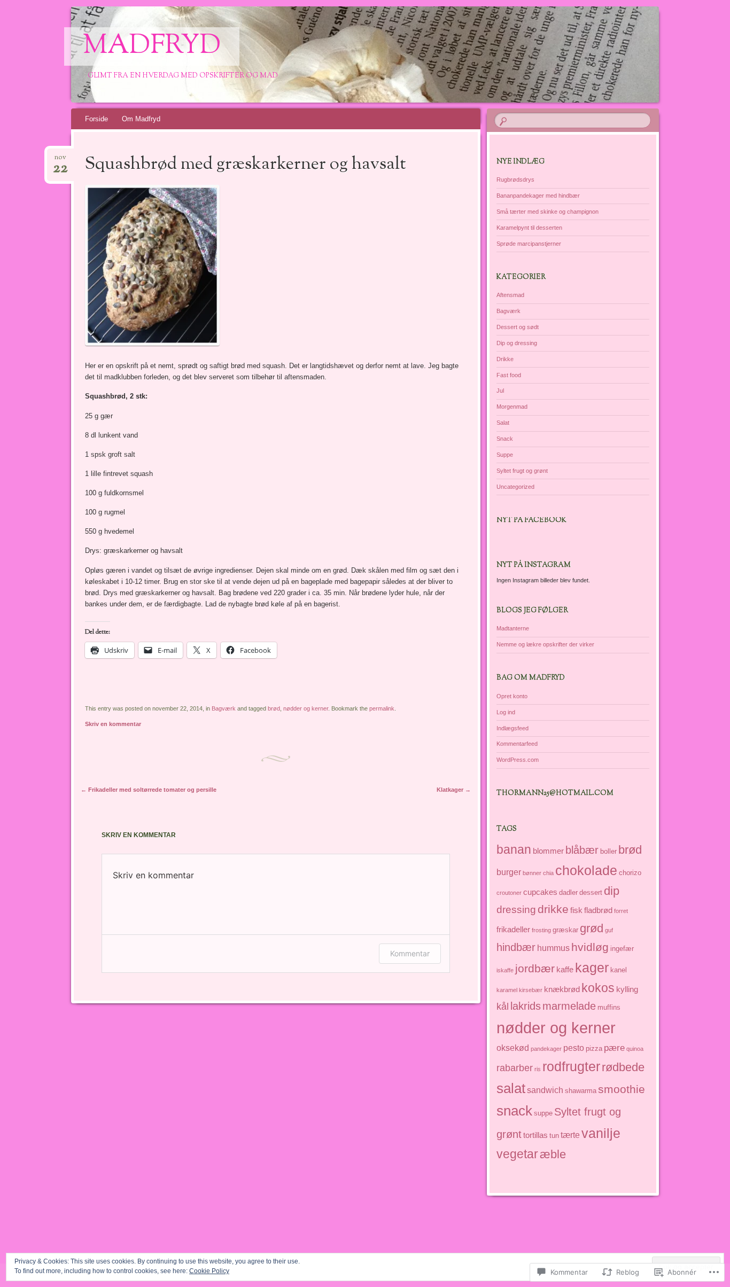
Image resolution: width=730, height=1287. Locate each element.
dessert (590, 892)
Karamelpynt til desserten (529, 227)
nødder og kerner (305, 708)
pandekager (546, 1049)
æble (553, 1154)
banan (513, 849)
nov (60, 160)
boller (608, 851)
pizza (594, 1048)
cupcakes (540, 892)
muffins (608, 1007)
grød (591, 928)
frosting (541, 930)
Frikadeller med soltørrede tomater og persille (148, 789)
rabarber (514, 1068)
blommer (548, 851)
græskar (565, 930)
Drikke (505, 359)
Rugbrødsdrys (515, 179)
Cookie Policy (209, 1271)
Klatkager (454, 789)
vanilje (600, 1133)
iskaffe (505, 970)
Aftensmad (510, 295)
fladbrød (598, 910)
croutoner (509, 893)
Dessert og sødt (517, 327)
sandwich (545, 1090)
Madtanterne (512, 628)
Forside (96, 119)
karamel (506, 990)
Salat (502, 422)
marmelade (569, 1006)
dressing (516, 909)
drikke (553, 909)
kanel (618, 970)
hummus (553, 948)
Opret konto (511, 696)
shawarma (580, 1091)
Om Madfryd (141, 119)
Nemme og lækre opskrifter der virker (545, 644)
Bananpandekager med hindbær (538, 195)
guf (609, 930)
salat (510, 1088)
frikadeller (513, 929)
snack (514, 1111)
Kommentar (410, 953)
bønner (532, 873)
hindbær (515, 947)
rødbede (623, 1067)
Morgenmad (511, 406)
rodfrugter (571, 1066)
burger (508, 872)
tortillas (535, 1135)
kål (502, 1006)
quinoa (634, 1049)
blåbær (582, 850)
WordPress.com (517, 759)
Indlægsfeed (512, 728)
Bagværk (224, 708)
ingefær (622, 949)
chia (548, 873)
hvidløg (590, 947)
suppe (543, 1113)
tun (554, 1136)
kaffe (564, 969)
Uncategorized (515, 486)
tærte (570, 1135)
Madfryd (152, 46)
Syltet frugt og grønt (522, 470)
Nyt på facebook (531, 520)
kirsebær (530, 990)
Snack (504, 438)
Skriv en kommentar (113, 724)
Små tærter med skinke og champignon (547, 211)
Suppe (504, 454)
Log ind (505, 712)
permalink (381, 708)
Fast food (508, 375)
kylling (627, 989)
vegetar (517, 1154)
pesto (573, 1047)
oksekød (512, 1047)
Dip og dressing (516, 343)
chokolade (586, 870)
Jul (500, 390)
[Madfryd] (363, 54)
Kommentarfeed (517, 743)
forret (621, 911)
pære (614, 1047)
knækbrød (562, 989)
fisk (576, 910)
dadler (568, 892)
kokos (598, 988)
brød (274, 708)
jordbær (535, 968)
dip (611, 891)
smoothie (621, 1089)
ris (537, 1069)
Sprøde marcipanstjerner (528, 243)
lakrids (525, 1006)
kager (592, 967)
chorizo (630, 873)
